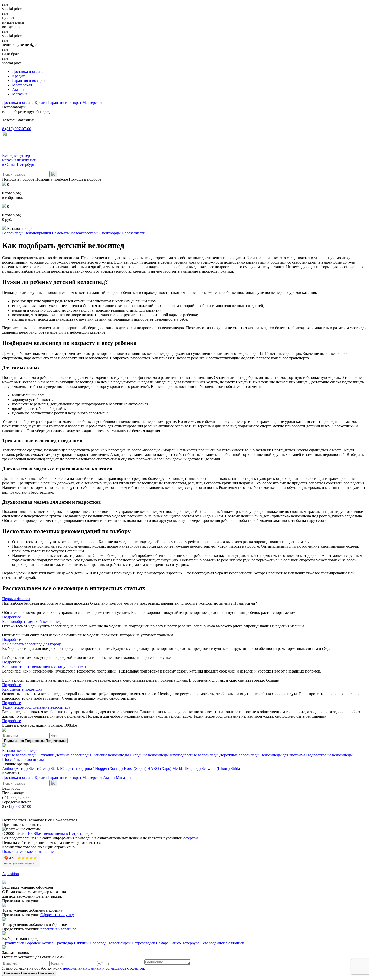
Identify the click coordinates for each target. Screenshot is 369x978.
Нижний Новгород (90, 943)
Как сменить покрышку (22, 689)
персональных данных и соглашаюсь (94, 968)
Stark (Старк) (62, 768)
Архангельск (13, 943)
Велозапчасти (133, 233)
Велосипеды (12, 233)
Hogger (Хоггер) (109, 768)
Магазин (19, 94)
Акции (18, 89)
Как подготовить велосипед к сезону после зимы (44, 666)
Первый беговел (16, 599)
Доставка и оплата (28, 71)
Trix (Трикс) (84, 768)
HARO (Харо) (159, 768)
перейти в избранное (58, 929)
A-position (10, 874)
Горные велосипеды (19, 755)
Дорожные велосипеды (239, 755)
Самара (162, 943)
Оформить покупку (57, 915)
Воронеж (33, 943)
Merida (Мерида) (186, 768)
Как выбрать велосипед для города (32, 644)
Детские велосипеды (73, 755)
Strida (235, 768)
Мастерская (22, 85)
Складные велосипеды (149, 755)
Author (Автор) (15, 768)
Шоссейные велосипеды (23, 759)
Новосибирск (119, 943)
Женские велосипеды (110, 755)
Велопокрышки (37, 233)
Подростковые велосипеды (329, 755)
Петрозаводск (143, 943)
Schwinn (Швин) (216, 768)
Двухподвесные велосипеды (194, 755)
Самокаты (61, 233)
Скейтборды (110, 233)
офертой (190, 838)
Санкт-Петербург (184, 943)
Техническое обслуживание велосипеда (36, 707)
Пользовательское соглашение (28, 851)
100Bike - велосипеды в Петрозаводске (60, 833)
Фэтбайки (45, 755)
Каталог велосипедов (20, 750)
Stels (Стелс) (39, 768)
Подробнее (11, 617)
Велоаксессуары (84, 233)
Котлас (47, 943)
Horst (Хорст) (135, 768)
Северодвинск (212, 943)
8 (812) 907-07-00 (16, 129)
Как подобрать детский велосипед (31, 621)
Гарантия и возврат (28, 80)
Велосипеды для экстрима (282, 755)
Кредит (18, 76)
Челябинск (235, 943)
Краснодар (63, 943)
